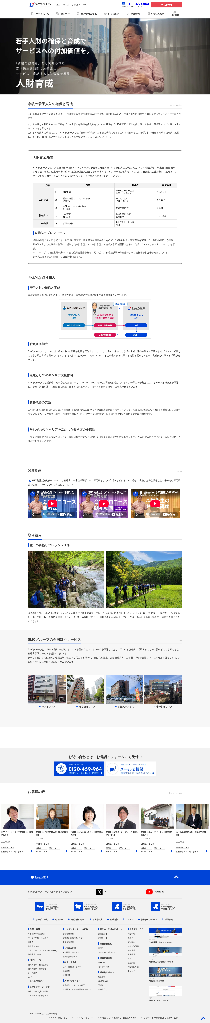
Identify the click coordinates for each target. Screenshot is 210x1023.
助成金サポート (104, 938)
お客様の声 (97, 919)
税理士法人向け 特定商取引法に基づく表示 (118, 1018)
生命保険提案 (68, 942)
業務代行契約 (106, 944)
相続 (129, 959)
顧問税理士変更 (34, 954)
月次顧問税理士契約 (36, 934)
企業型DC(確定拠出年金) (73, 938)
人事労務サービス (72, 981)
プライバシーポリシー (84, 1018)
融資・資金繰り (71, 962)
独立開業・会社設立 (71, 952)
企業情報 (114, 919)
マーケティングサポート (38, 996)
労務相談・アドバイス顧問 (74, 985)
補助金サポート (104, 934)
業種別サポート (107, 972)
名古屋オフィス (7, 847)
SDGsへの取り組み (59, 1018)
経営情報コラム (78, 919)
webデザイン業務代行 (107, 952)
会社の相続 (32, 973)
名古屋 (66, 4)
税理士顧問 (35, 929)
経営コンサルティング (40, 987)
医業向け (102, 985)
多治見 (75, 4)
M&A (30, 977)
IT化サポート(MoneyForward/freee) (42, 950)
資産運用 (66, 971)
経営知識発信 (106, 958)
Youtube (101, 963)
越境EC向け (103, 981)
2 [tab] (107, 857)
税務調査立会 (33, 946)
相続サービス (36, 960)
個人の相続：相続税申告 (38, 965)
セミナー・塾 (103, 967)
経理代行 (102, 948)
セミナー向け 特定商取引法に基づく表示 (161, 1018)
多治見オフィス (112, 847)
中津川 (84, 4)
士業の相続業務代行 (36, 981)
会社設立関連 (70, 948)
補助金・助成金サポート (111, 929)
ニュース (130, 919)
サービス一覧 (42, 919)
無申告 (30, 942)
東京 (58, 4)
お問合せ (168, 4)
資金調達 (131, 954)
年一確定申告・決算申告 (38, 938)
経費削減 (66, 975)
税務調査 (131, 963)
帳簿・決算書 (133, 946)
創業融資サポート (70, 957)
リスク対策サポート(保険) (76, 929)
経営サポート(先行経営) (38, 991)
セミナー (59, 919)
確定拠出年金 (133, 967)
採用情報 (169, 919)
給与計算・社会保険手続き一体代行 (77, 989)
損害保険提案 (68, 934)
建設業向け (102, 989)
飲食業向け (102, 977)
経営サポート (19, 852)
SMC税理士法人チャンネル (45, 480)
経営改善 (131, 950)
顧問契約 (131, 942)
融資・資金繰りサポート (73, 967)
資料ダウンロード (149, 919)
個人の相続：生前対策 (37, 969)
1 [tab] (102, 857)
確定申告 (131, 934)
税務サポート (6, 852)
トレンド (131, 971)
